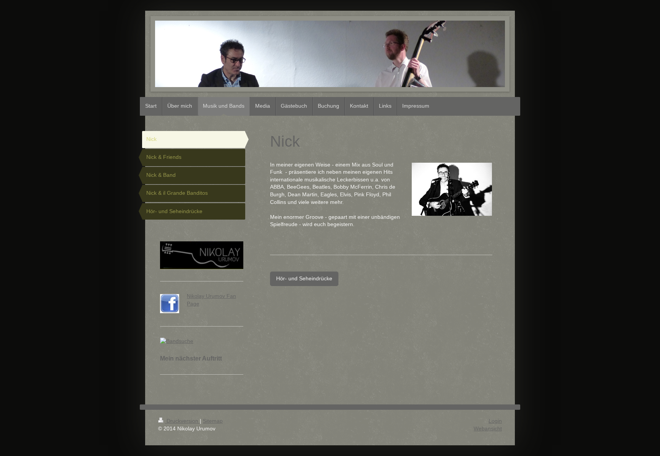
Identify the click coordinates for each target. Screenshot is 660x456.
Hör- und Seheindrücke (304, 278)
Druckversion (182, 421)
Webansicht (488, 428)
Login (495, 421)
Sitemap (213, 421)
